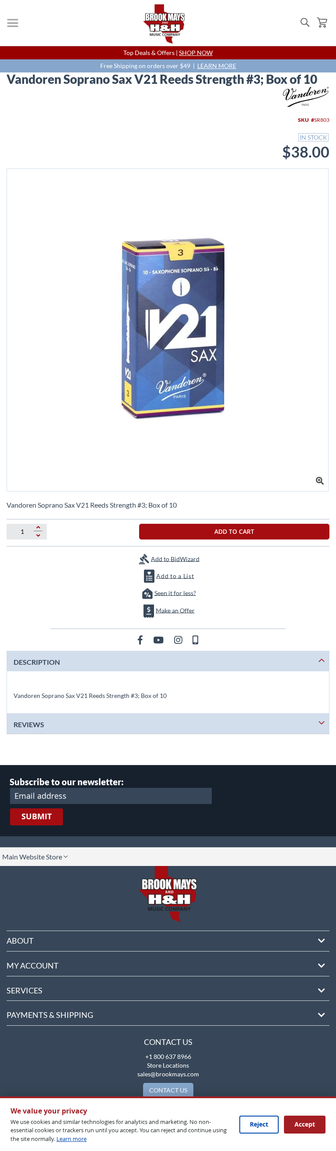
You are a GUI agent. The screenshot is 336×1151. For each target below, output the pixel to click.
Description (37, 662)
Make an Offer (175, 610)
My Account (33, 965)
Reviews (29, 724)
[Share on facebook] (141, 639)
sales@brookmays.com (168, 1074)
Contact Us (168, 1042)
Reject (259, 1124)
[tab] (168, 661)
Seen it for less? (175, 592)
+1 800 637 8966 (168, 1056)
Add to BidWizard (175, 558)
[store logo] (164, 24)
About (20, 940)
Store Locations (168, 1065)
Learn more (71, 1139)
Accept (304, 1124)
